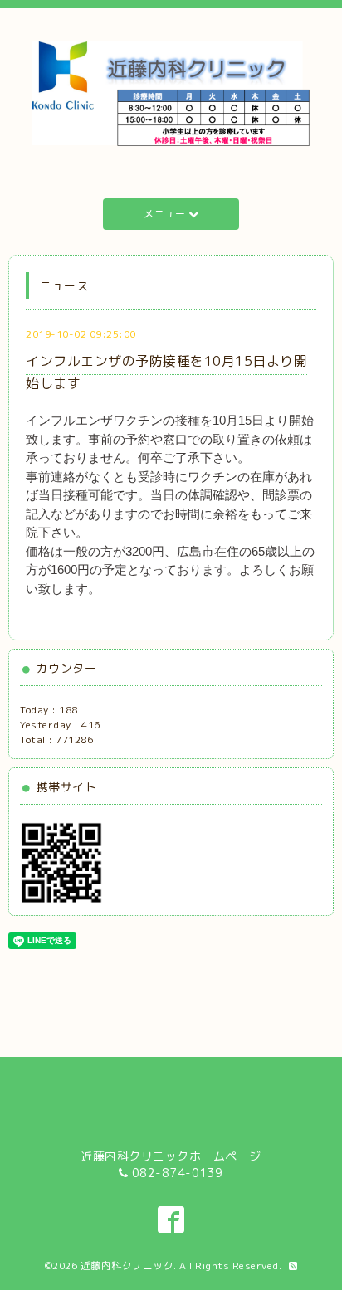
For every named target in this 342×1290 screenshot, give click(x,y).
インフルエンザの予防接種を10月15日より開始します (166, 372)
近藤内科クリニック (127, 1265)
